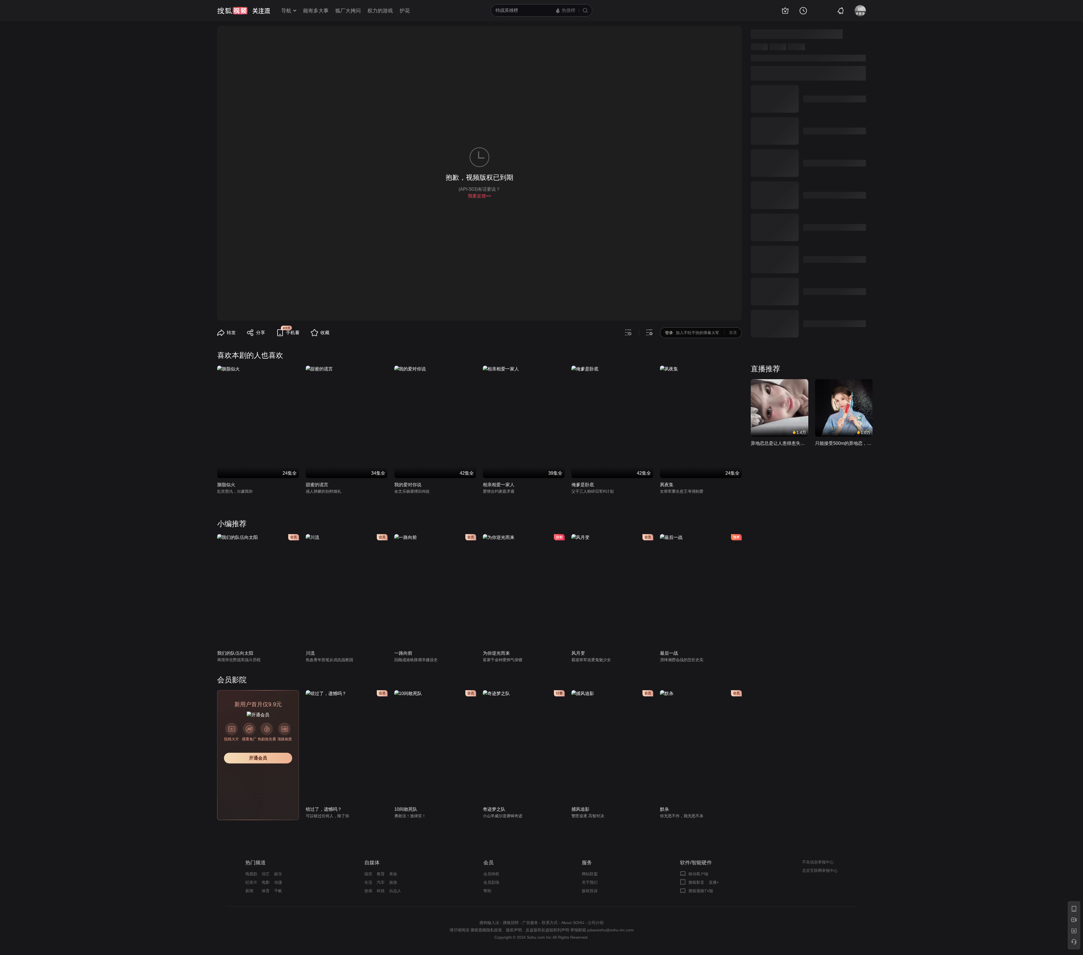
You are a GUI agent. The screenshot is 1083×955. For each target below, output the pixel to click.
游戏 (368, 891)
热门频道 (255, 862)
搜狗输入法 (489, 922)
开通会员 (258, 758)
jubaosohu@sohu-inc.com (610, 930)
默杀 (664, 809)
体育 (266, 891)
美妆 (393, 874)
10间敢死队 (405, 809)
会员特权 (491, 874)
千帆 (278, 891)
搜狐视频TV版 (700, 891)
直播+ (714, 882)
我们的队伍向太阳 (235, 653)
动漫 (278, 882)
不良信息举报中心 (818, 862)
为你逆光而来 (496, 653)
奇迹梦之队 (494, 809)
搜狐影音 (696, 882)
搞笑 (368, 874)
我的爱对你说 (407, 484)
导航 (286, 10)
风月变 (578, 653)
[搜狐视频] (232, 11)
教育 (381, 874)
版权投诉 (590, 891)
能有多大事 (316, 11)
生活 (368, 882)
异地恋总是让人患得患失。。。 (779, 443)
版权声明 (514, 930)
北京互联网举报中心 (820, 870)
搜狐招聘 (511, 922)
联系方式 (550, 922)
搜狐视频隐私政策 (486, 930)
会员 (488, 862)
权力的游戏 (380, 11)
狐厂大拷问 (348, 11)
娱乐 (278, 874)
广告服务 (530, 922)
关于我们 (590, 882)
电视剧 (251, 874)
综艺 (266, 874)
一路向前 (403, 653)
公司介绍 (596, 922)
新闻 (249, 891)
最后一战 (669, 653)
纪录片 (251, 882)
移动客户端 (698, 874)
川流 (310, 653)
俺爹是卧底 (582, 484)
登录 (669, 332)
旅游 (393, 882)
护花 (405, 11)
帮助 (487, 891)
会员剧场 (491, 882)
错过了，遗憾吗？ (324, 809)
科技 (381, 891)
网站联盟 (590, 874)
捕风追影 (580, 809)
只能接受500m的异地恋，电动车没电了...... (844, 443)
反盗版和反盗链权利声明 (547, 930)
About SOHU (572, 922)
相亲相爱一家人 (498, 484)
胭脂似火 (226, 484)
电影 (266, 882)
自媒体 (372, 862)
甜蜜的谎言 (317, 484)
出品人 (395, 891)
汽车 (381, 882)
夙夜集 (666, 484)
